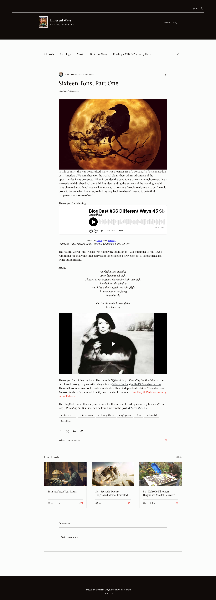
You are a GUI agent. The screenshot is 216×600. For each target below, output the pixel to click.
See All (179, 456)
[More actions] (165, 74)
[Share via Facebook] (60, 431)
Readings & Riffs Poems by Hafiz (132, 54)
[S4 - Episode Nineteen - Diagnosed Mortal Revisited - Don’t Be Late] (160, 474)
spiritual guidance (106, 415)
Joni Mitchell (152, 415)
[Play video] (113, 343)
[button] (202, 9)
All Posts (49, 54)
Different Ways (60, 20)
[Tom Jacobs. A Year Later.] (65, 474)
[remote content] (113, 220)
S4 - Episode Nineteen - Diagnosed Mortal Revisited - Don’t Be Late (160, 493)
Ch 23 (138, 415)
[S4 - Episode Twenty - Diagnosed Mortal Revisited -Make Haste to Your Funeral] (113, 474)
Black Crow (66, 421)
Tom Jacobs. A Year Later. (62, 491)
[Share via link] (81, 431)
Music (80, 54)
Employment (125, 415)
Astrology (65, 54)
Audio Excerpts (67, 415)
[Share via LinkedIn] (74, 431)
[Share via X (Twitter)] (67, 431)
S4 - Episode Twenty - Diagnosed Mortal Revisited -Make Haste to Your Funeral (112, 493)
